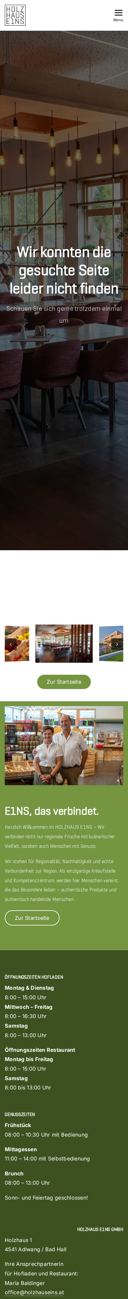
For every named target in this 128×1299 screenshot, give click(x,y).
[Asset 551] (15, 7)
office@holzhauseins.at (34, 1292)
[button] (11, 644)
